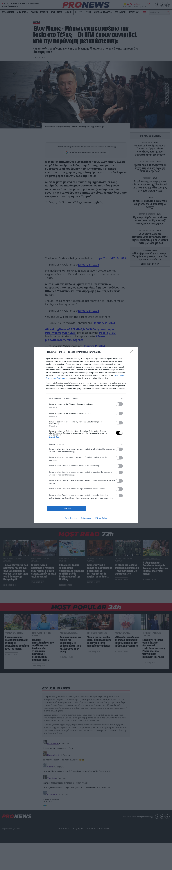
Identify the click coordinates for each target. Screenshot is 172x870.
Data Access (86, 518)
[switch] (119, 404)
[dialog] (86, 435)
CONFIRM (67, 509)
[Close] (132, 352)
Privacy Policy (101, 518)
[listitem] (86, 398)
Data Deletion (71, 518)
